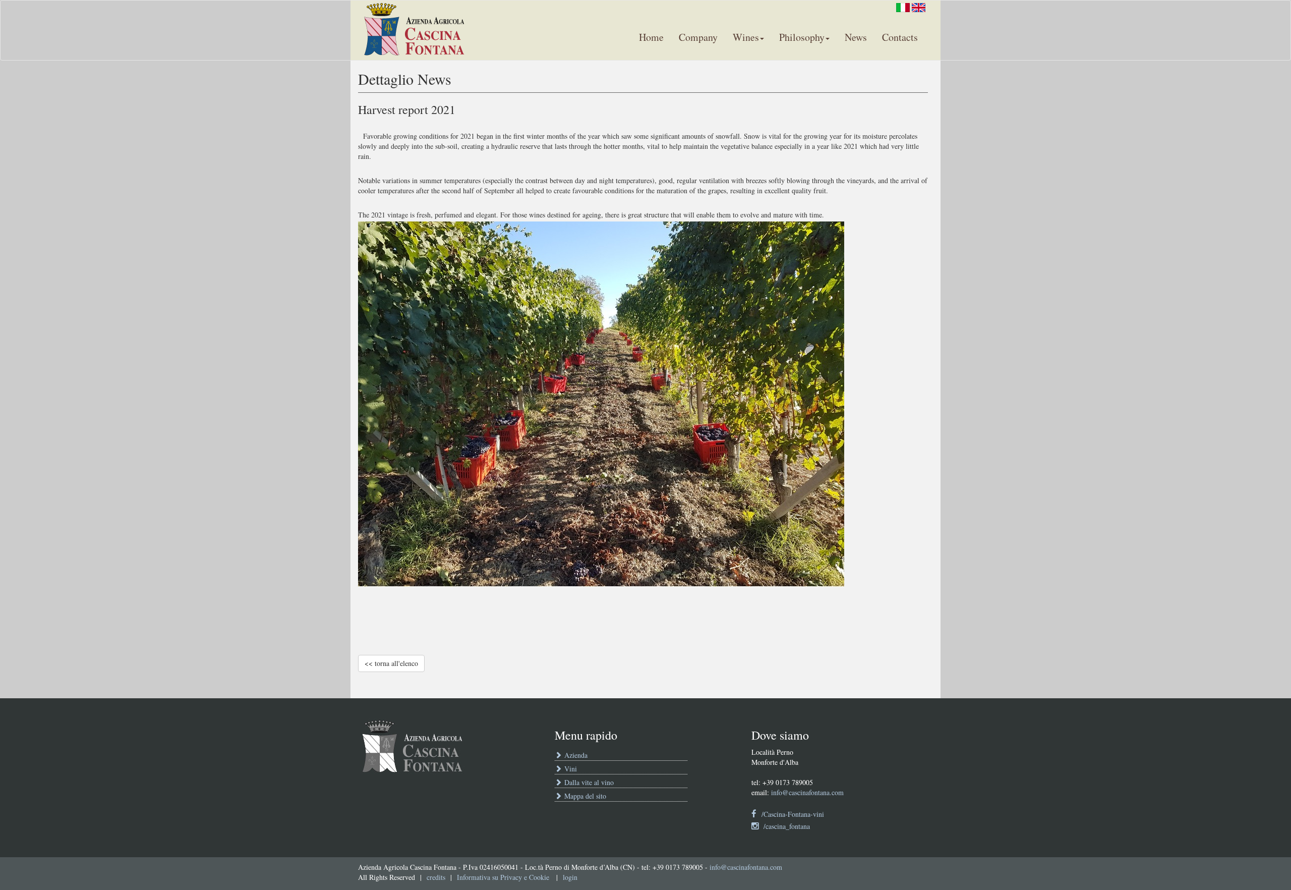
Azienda (575, 755)
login (570, 877)
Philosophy (802, 37)
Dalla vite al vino (588, 782)
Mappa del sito (584, 796)
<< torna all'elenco (391, 663)
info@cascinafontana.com (807, 792)
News (856, 37)
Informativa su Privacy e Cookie (503, 877)
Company (698, 37)
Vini (569, 768)
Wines (746, 37)
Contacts (900, 37)
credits (436, 877)
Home (651, 37)
